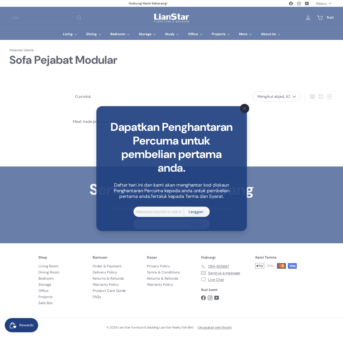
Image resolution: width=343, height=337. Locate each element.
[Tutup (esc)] (244, 108)
